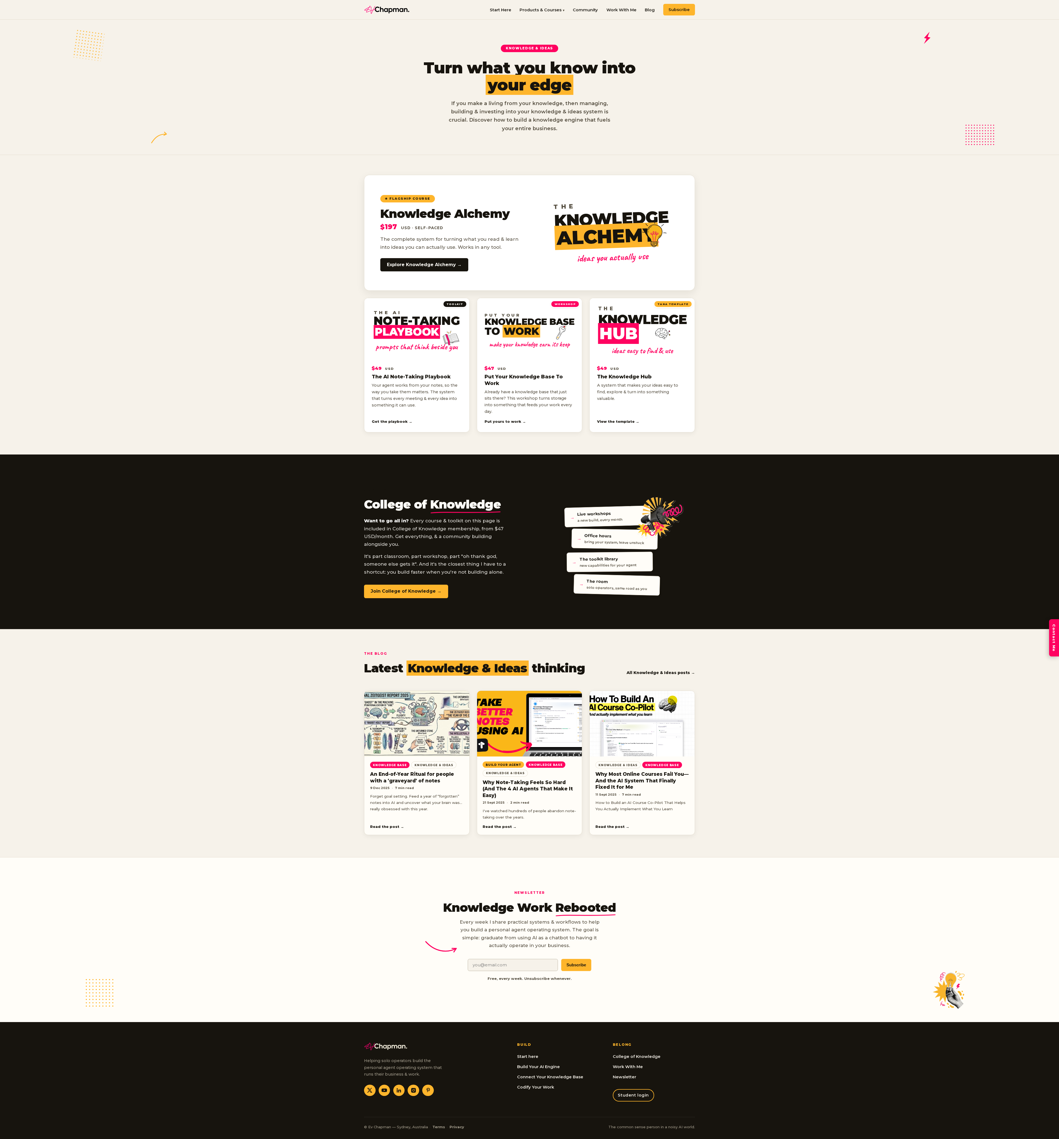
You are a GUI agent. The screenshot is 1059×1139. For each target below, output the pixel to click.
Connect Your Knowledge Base (550, 1076)
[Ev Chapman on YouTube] (384, 1090)
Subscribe (679, 9)
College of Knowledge (636, 1056)
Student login (633, 1095)
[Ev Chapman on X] (370, 1090)
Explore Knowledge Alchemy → (424, 264)
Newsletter (624, 1076)
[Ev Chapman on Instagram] (413, 1090)
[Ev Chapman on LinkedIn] (399, 1090)
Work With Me (621, 9)
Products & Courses (540, 9)
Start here (527, 1056)
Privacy (457, 1127)
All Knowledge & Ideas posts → (661, 672)
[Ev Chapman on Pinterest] (428, 1090)
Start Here (500, 9)
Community (585, 9)
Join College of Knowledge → (406, 591)
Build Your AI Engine (538, 1066)
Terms (438, 1127)
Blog (650, 9)
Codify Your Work (535, 1087)
